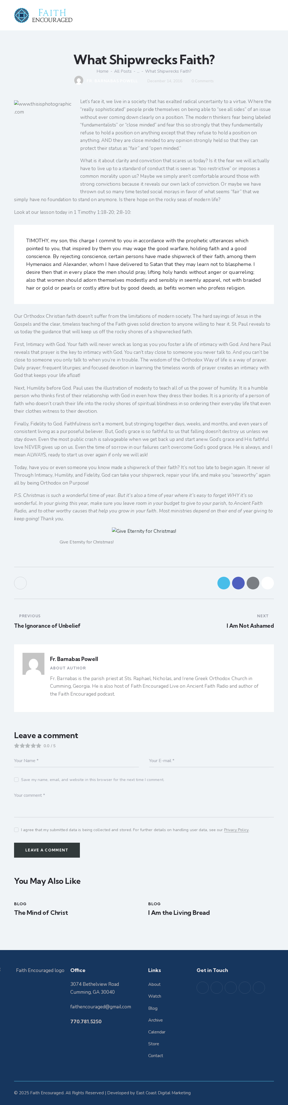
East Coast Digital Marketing (163, 1093)
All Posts (123, 71)
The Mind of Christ (41, 912)
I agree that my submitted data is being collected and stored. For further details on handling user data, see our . (135, 830)
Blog (20, 903)
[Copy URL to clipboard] (267, 583)
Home (102, 71)
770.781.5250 (86, 1021)
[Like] (21, 583)
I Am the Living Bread (179, 912)
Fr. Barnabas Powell (74, 659)
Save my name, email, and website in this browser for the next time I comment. (92, 779)
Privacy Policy (236, 830)
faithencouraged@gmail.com (100, 1007)
